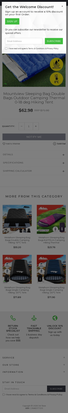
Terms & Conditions (36, 48)
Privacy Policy (52, 48)
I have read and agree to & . (33, 48)
